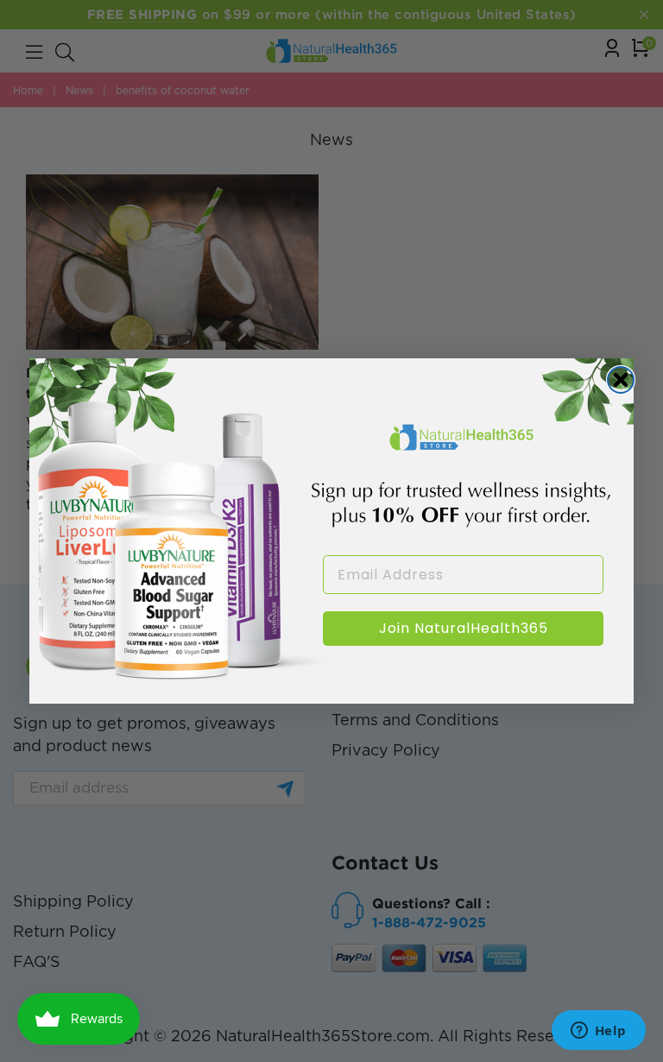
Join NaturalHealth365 (463, 628)
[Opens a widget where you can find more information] (598, 1031)
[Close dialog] (621, 380)
